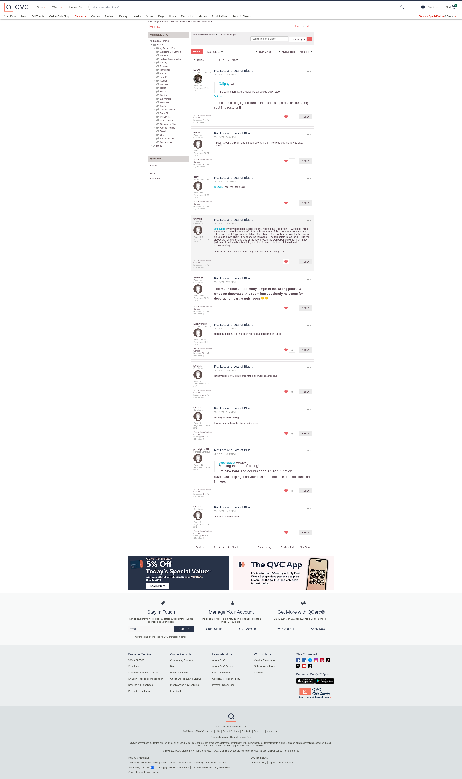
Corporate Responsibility (226, 678)
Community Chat (168, 123)
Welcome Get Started (170, 51)
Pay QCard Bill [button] (284, 628)
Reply (305, 116)
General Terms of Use (240, 737)
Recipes (164, 84)
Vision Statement (136, 772)
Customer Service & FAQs (143, 672)
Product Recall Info (139, 691)
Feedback (176, 691)
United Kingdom (285, 762)
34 (203, 264)
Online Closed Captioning (191, 762)
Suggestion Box (168, 138)
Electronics (187, 16)
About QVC (218, 660)
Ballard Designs (231, 731)
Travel (163, 131)
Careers (258, 672)
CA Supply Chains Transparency (173, 767)
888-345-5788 (136, 660)
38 (203, 436)
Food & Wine (219, 16)
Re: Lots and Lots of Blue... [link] (201, 21)
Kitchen (203, 16)
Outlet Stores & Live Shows (185, 678)
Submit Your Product (266, 666)
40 (203, 535)
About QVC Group (222, 666)
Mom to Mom (166, 120)
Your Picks (10, 16)
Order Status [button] (214, 628)
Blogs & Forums (161, 21)
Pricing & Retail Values (164, 762)
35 (203, 311)
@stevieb (219, 228)
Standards (155, 178)
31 (203, 119)
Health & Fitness (241, 16)
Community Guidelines (139, 762)
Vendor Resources (264, 660)
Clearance (80, 16)
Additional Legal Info (216, 762)
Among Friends (167, 127)
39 (203, 493)
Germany (255, 762)
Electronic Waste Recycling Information (211, 767)
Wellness (164, 102)
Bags (161, 16)
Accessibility (153, 772)
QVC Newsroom (221, 672)
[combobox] (243, 7)
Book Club (165, 113)
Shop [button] (40, 7)
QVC (150, 21)
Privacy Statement (219, 737)
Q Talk (163, 134)
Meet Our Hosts (179, 672)
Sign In (298, 26)
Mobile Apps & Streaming (184, 684)
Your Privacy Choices (138, 767)
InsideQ (164, 55)
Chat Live (133, 666)
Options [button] (308, 71)
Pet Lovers (165, 116)
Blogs (159, 145)
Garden (95, 16)
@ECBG (219, 187)
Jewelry (136, 16)
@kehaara (227, 462)
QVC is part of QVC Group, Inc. (198, 731)
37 (203, 394)
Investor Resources (223, 684)
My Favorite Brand (168, 48)
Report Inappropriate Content (202, 116)
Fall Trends (37, 16)
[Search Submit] (402, 7)
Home (172, 16)
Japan (272, 762)
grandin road (273, 731)
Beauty (123, 16)
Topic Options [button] (213, 51)
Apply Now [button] (318, 628)
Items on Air (75, 7)
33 (203, 206)
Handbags (165, 69)
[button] (424, 7)
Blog (172, 666)
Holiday (164, 91)
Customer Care (167, 142)
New (23, 16)
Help (308, 26)
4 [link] (223, 59)
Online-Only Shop (59, 16)
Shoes (149, 16)
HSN (218, 731)
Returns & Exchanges (140, 684)
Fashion (109, 16)
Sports (163, 105)
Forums (174, 21)
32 (203, 164)
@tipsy (224, 83)
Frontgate (246, 731)
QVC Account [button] (248, 628)
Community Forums (181, 660)
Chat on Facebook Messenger (145, 678)
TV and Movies (167, 109)
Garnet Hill (259, 731)
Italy (264, 762)
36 (203, 353)
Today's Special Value (171, 58)
